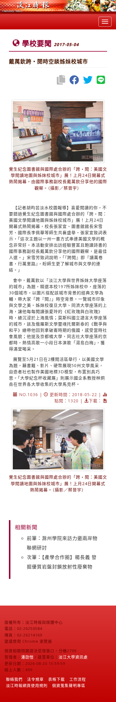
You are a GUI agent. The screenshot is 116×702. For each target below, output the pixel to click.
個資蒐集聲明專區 (68, 685)
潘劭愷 (27, 657)
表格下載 (56, 679)
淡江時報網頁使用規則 (27, 685)
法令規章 (35, 679)
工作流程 (77, 679)
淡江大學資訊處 (73, 657)
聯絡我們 (14, 679)
